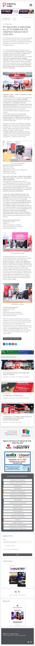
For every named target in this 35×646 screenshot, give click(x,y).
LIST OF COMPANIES (8, 637)
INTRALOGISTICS (17, 505)
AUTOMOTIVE (18, 488)
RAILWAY (17, 520)
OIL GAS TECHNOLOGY (18, 514)
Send (17, 554)
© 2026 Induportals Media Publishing (14, 635)
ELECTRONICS (18, 500)
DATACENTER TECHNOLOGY (18, 497)
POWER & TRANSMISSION (18, 517)
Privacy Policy (14, 634)
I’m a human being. (10, 545)
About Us (6, 634)
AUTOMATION (18, 486)
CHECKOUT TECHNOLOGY (18, 491)
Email (4, 539)
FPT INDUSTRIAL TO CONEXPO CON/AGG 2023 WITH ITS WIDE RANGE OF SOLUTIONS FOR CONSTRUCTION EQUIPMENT (17, 418)
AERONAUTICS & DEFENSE (18, 480)
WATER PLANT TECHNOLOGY (18, 528)
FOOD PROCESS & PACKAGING (17, 503)
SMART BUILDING (18, 522)
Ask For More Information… (12, 338)
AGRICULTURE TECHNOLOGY (18, 483)
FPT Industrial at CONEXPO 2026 (13, 395)
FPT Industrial (7, 24)
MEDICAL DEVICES (18, 508)
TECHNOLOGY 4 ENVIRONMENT (18, 525)
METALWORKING (17, 511)
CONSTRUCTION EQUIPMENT (18, 494)
